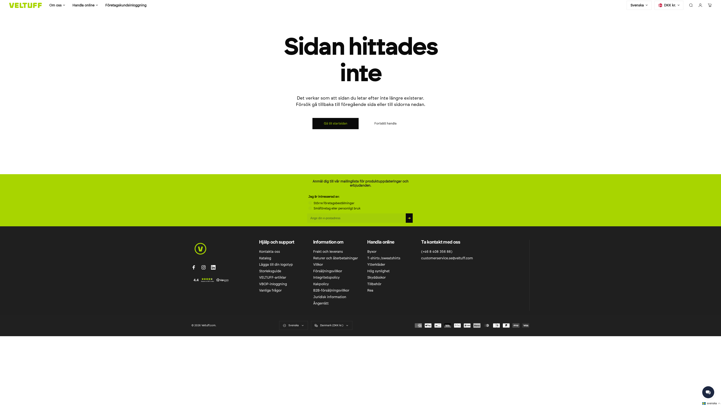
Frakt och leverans (328, 252)
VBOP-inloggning (273, 284)
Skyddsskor (376, 277)
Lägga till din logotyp (276, 264)
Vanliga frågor (270, 290)
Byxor (371, 252)
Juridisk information (329, 297)
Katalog (265, 258)
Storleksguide (270, 271)
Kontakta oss (269, 252)
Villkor (318, 264)
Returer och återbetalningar (335, 258)
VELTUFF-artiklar (272, 277)
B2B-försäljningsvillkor (331, 290)
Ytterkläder (376, 264)
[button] (210, 280)
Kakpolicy (321, 284)
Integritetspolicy (326, 277)
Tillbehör (374, 284)
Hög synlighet (378, 271)
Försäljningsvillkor (327, 271)
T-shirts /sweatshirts (383, 258)
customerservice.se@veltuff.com (447, 258)
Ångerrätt (321, 303)
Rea (370, 290)
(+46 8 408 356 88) (436, 252)
